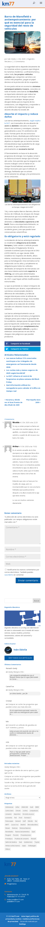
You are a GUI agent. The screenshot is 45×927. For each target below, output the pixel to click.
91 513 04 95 (20, 896)
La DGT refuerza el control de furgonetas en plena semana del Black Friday (22, 379)
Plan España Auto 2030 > (33, 401)
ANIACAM (25, 807)
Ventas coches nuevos (12, 846)
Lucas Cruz (14, 825)
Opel (33, 832)
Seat (20, 842)
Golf (24, 821)
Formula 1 (27, 818)
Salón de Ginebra (11, 842)
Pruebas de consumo (22, 839)
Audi (31, 807)
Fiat (15, 818)
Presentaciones (26, 835)
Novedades (9, 832)
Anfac (17, 807)
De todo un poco (28, 814)
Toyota (37, 842)
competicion (34, 811)
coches (25, 811)
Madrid (23, 825)
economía (8, 818)
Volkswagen (32, 846)
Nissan (7, 828)
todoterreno (28, 842)
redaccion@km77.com (15, 899)
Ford (20, 818)
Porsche (15, 835)
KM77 (7, 825)
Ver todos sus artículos (20, 658)
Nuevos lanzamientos (22, 832)
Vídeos (7, 849)
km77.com (15, 916)
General (18, 821)
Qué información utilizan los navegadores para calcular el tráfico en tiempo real (23, 388)
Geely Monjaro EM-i (16, 672)
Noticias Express (25, 828)
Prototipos (8, 839)
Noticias (14, 828)
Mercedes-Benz (33, 825)
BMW (37, 807)
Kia (36, 821)
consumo (8, 814)
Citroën (18, 811)
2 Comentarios (19, 61)
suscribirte (8, 575)
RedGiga (22, 924)
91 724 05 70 (24, 894)
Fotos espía (9, 821)
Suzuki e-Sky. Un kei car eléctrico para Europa (22, 782)
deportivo (17, 814)
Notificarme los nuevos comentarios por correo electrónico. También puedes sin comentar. (21, 572)
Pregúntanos (12, 884)
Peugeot (8, 835)
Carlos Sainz (9, 811)
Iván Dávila (12, 59)
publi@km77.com (13, 901)
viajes (24, 846)
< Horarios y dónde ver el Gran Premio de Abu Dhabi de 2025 (13, 402)
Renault (33, 839)
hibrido (30, 821)
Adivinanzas (9, 807)
